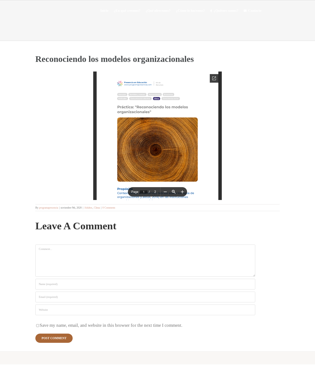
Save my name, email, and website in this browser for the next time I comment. (111, 325)
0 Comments (108, 207)
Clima (97, 207)
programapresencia (48, 207)
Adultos (88, 207)
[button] (268, 10)
